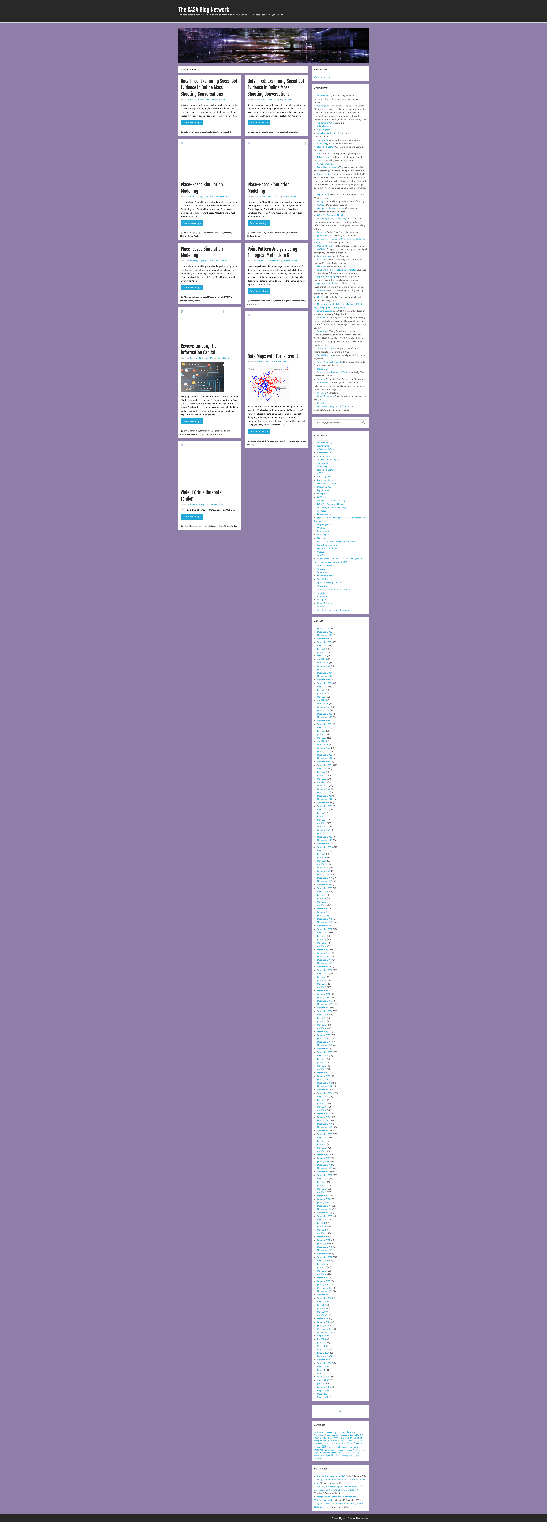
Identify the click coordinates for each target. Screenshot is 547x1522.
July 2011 (321, 1222)
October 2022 (323, 761)
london (278, 300)
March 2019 (322, 908)
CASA (336, 1438)
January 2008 (323, 1352)
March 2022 (322, 785)
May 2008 (322, 1345)
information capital (198, 434)
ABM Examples (190, 232)
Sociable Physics (324, 355)
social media (207, 131)
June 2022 (321, 775)
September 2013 (324, 1134)
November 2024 (324, 676)
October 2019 (323, 884)
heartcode (321, 232)
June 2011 (321, 1226)
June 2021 (321, 816)
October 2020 (323, 843)
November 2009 (324, 1291)
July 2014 (321, 1099)
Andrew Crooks (222, 196)
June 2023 (322, 734)
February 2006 (324, 1386)
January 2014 (323, 1120)
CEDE (320, 153)
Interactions (353, 1447)
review (327, 1452)
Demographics (195, 526)
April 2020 (322, 864)
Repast (190, 236)
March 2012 (322, 1195)
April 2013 (322, 1151)
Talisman (321, 379)
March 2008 (323, 1349)
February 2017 (323, 994)
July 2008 (321, 1339)
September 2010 (324, 1257)
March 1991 (322, 1397)
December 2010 (324, 1246)
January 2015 (323, 1079)
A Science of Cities (326, 122)
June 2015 (321, 1062)
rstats (303, 300)
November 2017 (324, 963)
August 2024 (323, 686)
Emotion (203, 430)
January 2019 (323, 915)
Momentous (363, 1518)
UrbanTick (322, 403)
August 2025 (323, 645)
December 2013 (324, 1123)
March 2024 (322, 703)
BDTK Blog (322, 143)
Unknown (221, 99)
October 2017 (323, 966)
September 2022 (325, 765)
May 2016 (321, 1024)
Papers (316, 1452)
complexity (319, 1440)
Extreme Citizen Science (350, 1443)
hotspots (212, 526)
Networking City (324, 95)
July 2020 (321, 853)
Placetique (322, 266)
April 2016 (322, 1028)
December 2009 (324, 1287)
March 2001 (322, 1393)
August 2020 (323, 850)
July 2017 (321, 976)
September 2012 (324, 1175)
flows (362, 1443)
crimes (192, 430)
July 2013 (321, 1140)
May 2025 (321, 655)
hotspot (205, 526)
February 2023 (324, 747)
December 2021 (324, 795)
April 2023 (322, 741)
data (197, 430)
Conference (331, 1440)
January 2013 (323, 1161)
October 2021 (323, 802)
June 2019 (321, 898)
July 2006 (321, 1383)
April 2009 (322, 1315)
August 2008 (323, 1335)
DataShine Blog (324, 174)
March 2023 (322, 744)
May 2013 (321, 1147)
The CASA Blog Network (203, 9)
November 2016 (324, 1004)
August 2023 (323, 727)
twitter (317, 1455)
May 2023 (322, 737)
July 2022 (321, 771)
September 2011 (324, 1216)
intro (268, 300)
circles (253, 440)
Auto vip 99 (322, 139)
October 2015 (323, 1048)
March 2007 (322, 1373)
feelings (211, 430)
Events (337, 1443)
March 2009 (323, 1318)
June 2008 (322, 1342)
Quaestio (321, 290)
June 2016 (321, 1021)
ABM (317, 1432)
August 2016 (323, 1014)
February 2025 (323, 665)
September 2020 (325, 847)
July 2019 (321, 894)
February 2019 (323, 911)
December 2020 (324, 836)
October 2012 (323, 1171)
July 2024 (321, 689)
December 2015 (324, 1041)
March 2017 (322, 990)
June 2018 (321, 939)
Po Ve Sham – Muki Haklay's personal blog (336, 269)
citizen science (353, 1437)
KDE (272, 300)
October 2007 (323, 1359)
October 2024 (323, 679)
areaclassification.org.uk (328, 133)
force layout (284, 440)
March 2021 (322, 826)
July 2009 (321, 1304)
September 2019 (324, 888)
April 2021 (321, 823)
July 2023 (321, 730)
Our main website (322, 76)
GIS (222, 232)
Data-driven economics (328, 167)
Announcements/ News (322, 1435)
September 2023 (325, 724)
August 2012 (322, 1178)
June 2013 (321, 1144)
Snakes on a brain (325, 348)
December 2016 (324, 1000)
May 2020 (322, 860)
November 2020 (324, 840)
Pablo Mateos (323, 256)
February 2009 (324, 1322)
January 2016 (323, 1038)
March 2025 (322, 662)
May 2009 (322, 1311)
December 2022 (324, 754)
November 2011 (324, 1209)
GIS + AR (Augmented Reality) (331, 215)
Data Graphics (358, 1441)
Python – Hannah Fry (327, 283)
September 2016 (324, 1011)
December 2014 (324, 1082)
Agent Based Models (205, 232)
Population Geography (327, 276)
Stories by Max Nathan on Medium (333, 372)
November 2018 (324, 922)
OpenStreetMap (359, 1450)
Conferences (343, 1440)
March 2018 (322, 949)
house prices (301, 440)
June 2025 (321, 652)
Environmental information (324, 1443)
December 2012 (324, 1164)
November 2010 (324, 1250)
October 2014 (323, 1089)
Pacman (218, 434)
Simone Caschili (324, 310)
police (219, 526)
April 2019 (322, 905)
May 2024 (321, 696)
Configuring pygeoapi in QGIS (331, 1476)
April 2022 (322, 782)
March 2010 (322, 1277)
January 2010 (323, 1284)
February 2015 (323, 1076)
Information (185, 434)
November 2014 (324, 1086)
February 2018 (323, 952)
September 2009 (325, 1298)
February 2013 (323, 1158)
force (277, 440)
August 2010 (323, 1260)
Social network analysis (222, 131)
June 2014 (321, 1103)
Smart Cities (322, 331)
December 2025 (324, 631)
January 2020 (323, 874)
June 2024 (321, 693)
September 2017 (324, 970)
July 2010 (321, 1263)
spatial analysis (253, 304)
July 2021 (321, 812)
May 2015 (321, 1065)
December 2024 (324, 672)
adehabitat (255, 300)
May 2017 (321, 983)
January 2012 (323, 1202)
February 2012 (323, 1199)
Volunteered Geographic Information (334, 406)
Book (330, 1437)
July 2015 (321, 1058)
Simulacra (321, 317)
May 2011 (321, 1229)
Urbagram (321, 392)
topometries (322, 382)
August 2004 (323, 1390)
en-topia (321, 201)
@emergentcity (324, 105)
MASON (227, 232)
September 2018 (324, 929)
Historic (330, 1447)
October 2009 (323, 1294)
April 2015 (321, 1069)
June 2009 (322, 1308)
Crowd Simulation (325, 163)
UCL (224, 526)
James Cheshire (290, 260)
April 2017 (321, 987)
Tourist (355, 1453)
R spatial (287, 300)
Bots (186, 131)
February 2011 (323, 1240)
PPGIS (322, 1453)
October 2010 (323, 1253)
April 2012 (321, 1192)
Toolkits (197, 236)
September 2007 (325, 1363)
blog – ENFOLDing (326, 146)
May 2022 (321, 778)
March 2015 (322, 1072)
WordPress (348, 1518)
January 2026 (323, 628)
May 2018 (321, 942)
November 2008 (324, 1332)
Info (336, 1446)
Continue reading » (192, 122)
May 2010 (321, 1270)
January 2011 (323, 1243)
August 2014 (322, 1096)
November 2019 (324, 881)
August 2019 (323, 891)
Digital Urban (323, 194)
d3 (263, 440)
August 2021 (322, 809)
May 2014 (321, 1106)
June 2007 (322, 1369)
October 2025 (323, 638)
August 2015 (322, 1055)
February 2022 (323, 788)
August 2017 (322, 973)
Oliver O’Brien (223, 357)
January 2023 (323, 751)
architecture (335, 1435)
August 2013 (323, 1137)
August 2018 (323, 932)
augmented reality (351, 1434)
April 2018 (322, 946)
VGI (322, 1455)
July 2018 (321, 935)
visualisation (232, 526)
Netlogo (183, 236)
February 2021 (323, 829)
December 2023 (324, 713)
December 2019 (324, 877)
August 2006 (323, 1380)
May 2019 (321, 901)
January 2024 (323, 710)
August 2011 (322, 1219)
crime (191, 131)
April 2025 (322, 659)
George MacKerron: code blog (331, 208)
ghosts (223, 430)
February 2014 (323, 1117)
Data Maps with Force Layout (273, 356)
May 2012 (321, 1188)
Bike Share (324, 1438)
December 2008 (324, 1328)
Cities (341, 1438)
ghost (217, 430)
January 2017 (323, 997)
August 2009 (323, 1301)
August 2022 (323, 768)
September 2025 (325, 642)
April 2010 (322, 1274)
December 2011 (324, 1205)
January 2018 (323, 956)
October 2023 (323, 720)
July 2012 (321, 1181)
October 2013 (323, 1130)
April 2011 (321, 1233)
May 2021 (321, 819)
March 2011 (322, 1236)
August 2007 (323, 1366)
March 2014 (322, 1113)
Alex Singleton (323, 129)
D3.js (267, 440)
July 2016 (321, 1017)
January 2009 (323, 1325)
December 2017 (324, 959)
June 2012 (321, 1185)
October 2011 (323, 1212)
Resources (296, 300)
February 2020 (324, 870)
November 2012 (324, 1168)
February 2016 (323, 1035)
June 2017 (321, 980)
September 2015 (324, 1052)
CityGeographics (324, 156)
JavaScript (251, 444)
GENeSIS (321, 204)
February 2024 (323, 706)
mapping (326, 1450)
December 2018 (324, 918)
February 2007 (324, 1376)
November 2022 (324, 758)
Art (341, 1434)
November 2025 (324, 635)
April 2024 (322, 700)
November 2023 (324, 717)
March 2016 (322, 1031)
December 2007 (324, 1356)
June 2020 (322, 857)
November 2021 (324, 799)
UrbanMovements (325, 396)
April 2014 (321, 1110)
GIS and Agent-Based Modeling (332, 218)
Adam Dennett (324, 126)
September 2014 (324, 1093)
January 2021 (323, 833)
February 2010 (323, 1281)
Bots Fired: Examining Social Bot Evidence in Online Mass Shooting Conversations (209, 87)
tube (359, 1453)
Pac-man (210, 434)
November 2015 (324, 1045)
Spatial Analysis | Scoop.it (329, 361)
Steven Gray (322, 368)
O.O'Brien (321, 249)
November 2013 (324, 1127)
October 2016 (323, 1007)
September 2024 (325, 683)
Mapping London (325, 245)
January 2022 (323, 792)
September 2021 (324, 806)
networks (197, 131)
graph (292, 440)
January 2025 (323, 669)
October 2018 (323, 925)
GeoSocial (317, 1447)
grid (228, 430)
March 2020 (322, 867)
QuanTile (321, 297)
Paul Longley (323, 259)
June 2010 (321, 1267)
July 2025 (321, 648)
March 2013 (322, 1154)
